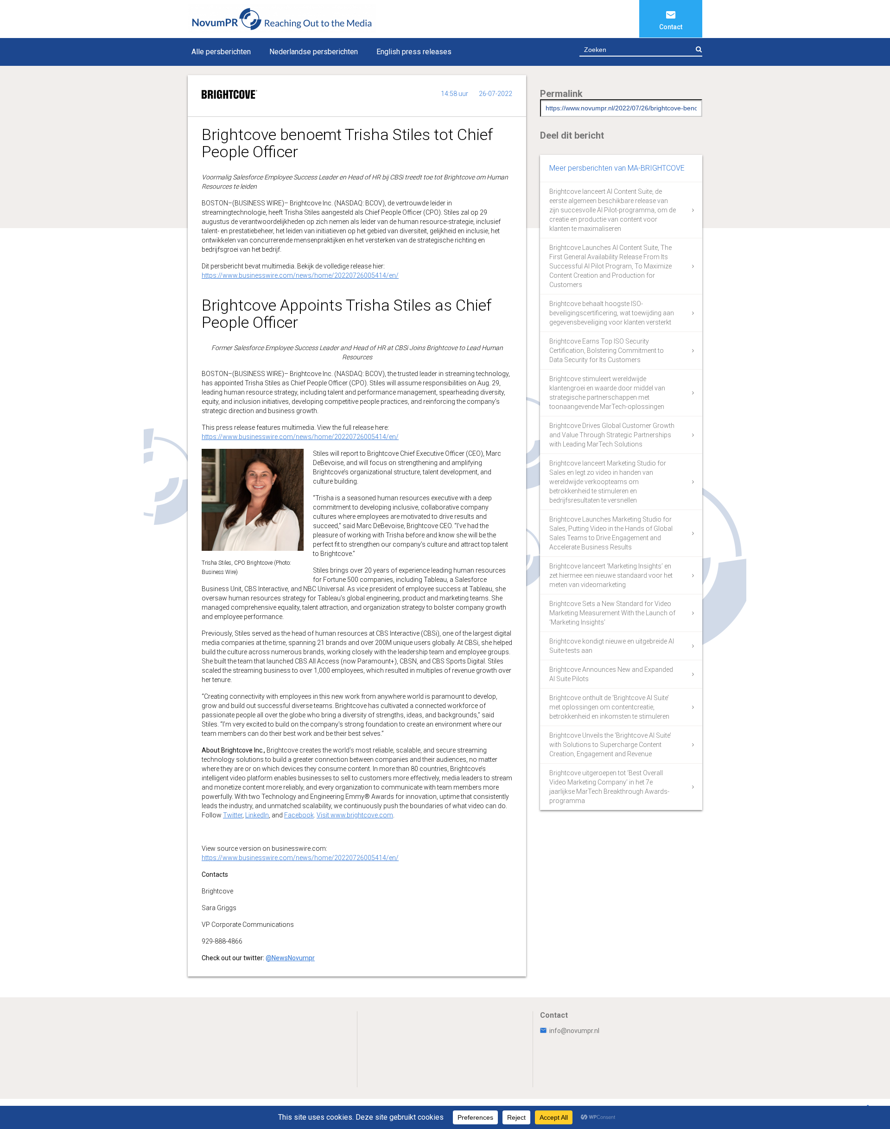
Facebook (299, 815)
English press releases (413, 51)
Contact (670, 27)
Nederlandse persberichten (313, 51)
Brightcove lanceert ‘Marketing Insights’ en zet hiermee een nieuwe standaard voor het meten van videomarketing (611, 575)
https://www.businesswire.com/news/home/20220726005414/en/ (300, 275)
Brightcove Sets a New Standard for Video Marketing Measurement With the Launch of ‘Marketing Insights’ (612, 613)
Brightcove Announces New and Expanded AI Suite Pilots (611, 674)
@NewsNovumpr (290, 958)
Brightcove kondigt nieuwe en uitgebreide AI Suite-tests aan (611, 646)
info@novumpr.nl (574, 1030)
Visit (324, 815)
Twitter (232, 815)
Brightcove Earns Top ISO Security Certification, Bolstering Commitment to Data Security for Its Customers (606, 351)
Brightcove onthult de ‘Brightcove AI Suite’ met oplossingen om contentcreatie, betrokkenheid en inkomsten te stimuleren (609, 707)
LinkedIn (257, 815)
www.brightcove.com (362, 815)
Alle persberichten (221, 51)
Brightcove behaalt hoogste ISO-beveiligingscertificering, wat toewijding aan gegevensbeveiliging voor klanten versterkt (611, 313)
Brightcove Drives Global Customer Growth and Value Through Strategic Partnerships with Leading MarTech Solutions (611, 435)
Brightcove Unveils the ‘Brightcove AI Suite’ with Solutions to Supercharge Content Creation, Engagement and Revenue (610, 745)
